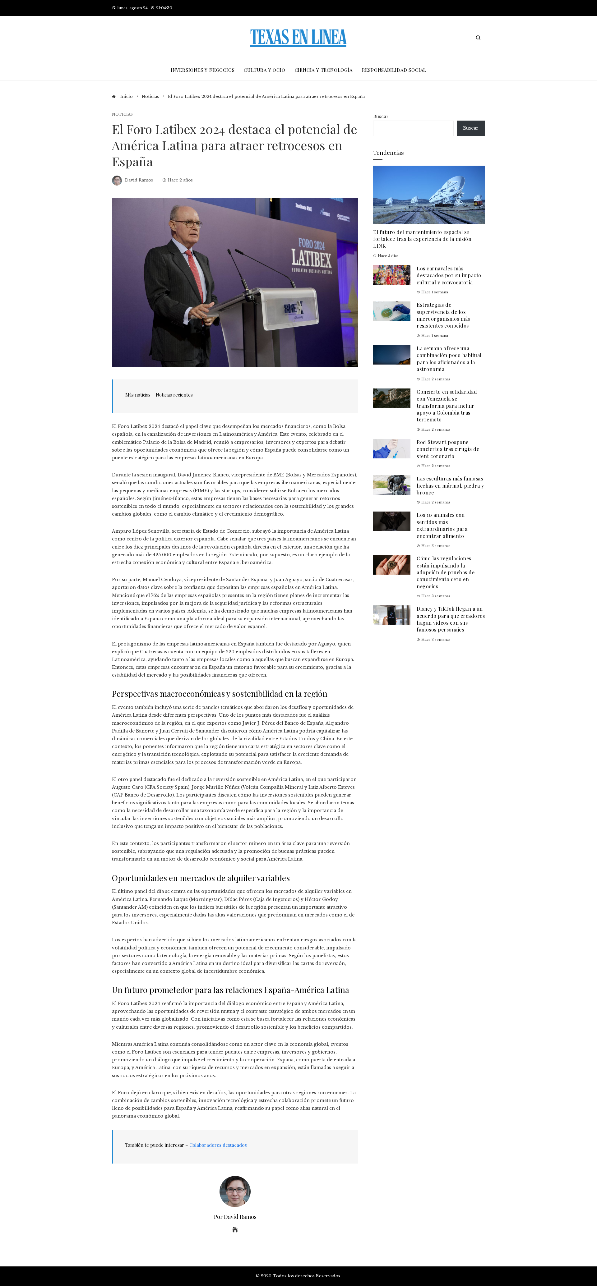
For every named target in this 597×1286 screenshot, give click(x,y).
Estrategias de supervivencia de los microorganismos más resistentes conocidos (443, 315)
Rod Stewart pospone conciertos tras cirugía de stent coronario (448, 449)
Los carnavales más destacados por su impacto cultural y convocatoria (449, 275)
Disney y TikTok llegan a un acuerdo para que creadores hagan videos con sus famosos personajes (451, 619)
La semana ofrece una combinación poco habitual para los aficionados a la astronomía (449, 358)
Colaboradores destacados (218, 1145)
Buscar (381, 116)
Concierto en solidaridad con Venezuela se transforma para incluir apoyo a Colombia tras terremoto (447, 405)
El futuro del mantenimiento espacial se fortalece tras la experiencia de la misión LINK (422, 239)
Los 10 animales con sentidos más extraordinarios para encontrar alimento (442, 525)
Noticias (122, 114)
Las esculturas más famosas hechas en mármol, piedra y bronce (450, 485)
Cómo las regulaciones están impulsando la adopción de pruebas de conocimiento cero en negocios (445, 572)
